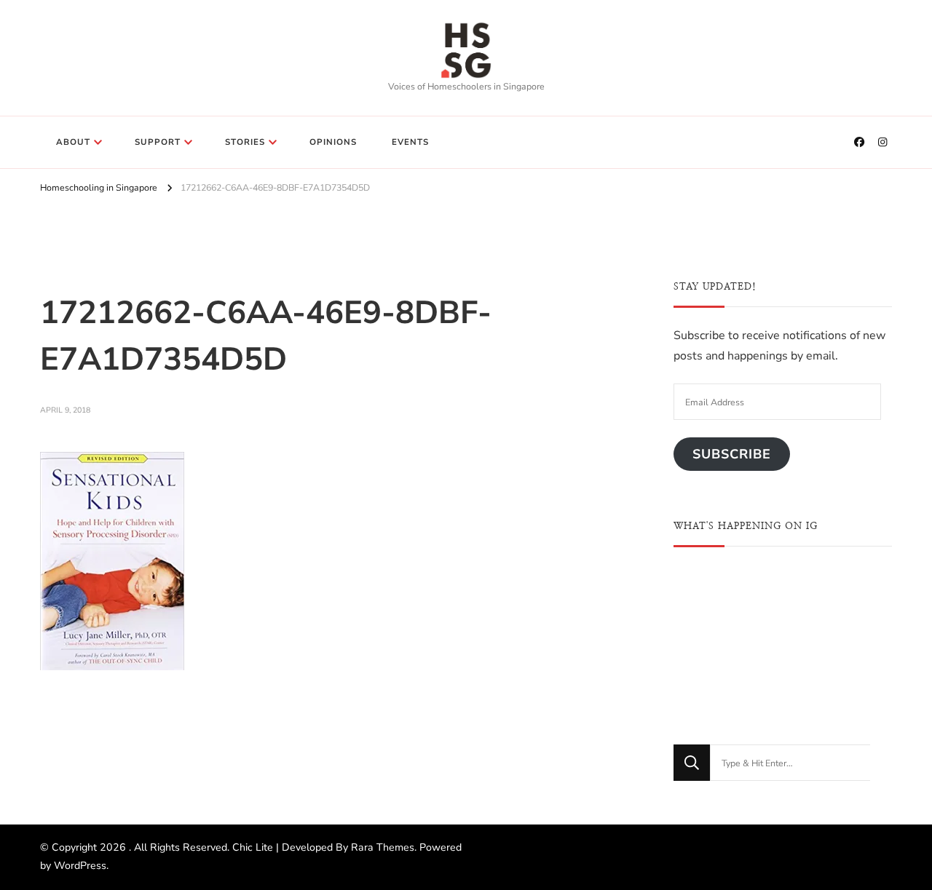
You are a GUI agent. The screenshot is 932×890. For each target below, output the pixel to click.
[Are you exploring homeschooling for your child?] (708, 599)
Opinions (333, 142)
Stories (245, 142)
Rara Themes (382, 847)
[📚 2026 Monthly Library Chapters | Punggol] (783, 599)
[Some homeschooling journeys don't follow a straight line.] (857, 599)
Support (158, 142)
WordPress (80, 866)
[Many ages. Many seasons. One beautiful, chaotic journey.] (857, 674)
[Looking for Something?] (790, 762)
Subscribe (731, 454)
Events (410, 142)
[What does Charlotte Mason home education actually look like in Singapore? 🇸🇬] (783, 674)
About (73, 142)
